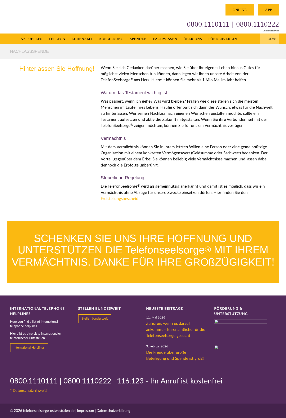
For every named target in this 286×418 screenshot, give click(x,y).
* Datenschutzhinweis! (28, 391)
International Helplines (29, 347)
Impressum (85, 411)
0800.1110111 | (36, 381)
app (268, 10)
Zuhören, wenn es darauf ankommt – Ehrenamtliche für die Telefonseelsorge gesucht (175, 330)
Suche (272, 38)
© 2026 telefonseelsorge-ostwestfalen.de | (43, 411)
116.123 (130, 381)
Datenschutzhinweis (271, 31)
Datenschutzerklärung (113, 411)
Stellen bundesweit (95, 318)
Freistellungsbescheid (119, 199)
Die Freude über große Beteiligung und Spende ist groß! (175, 356)
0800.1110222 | (90, 381)
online (240, 10)
